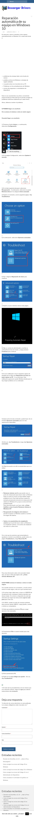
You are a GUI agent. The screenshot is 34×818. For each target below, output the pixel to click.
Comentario (5, 707)
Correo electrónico (6, 733)
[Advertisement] (17, 57)
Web (3, 740)
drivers (14, 31)
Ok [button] (27, 813)
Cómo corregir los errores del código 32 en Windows (17, 769)
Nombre (4, 727)
